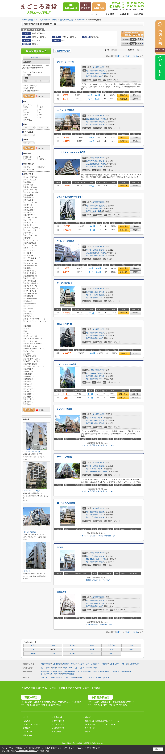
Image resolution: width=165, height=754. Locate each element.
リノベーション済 (32, 192)
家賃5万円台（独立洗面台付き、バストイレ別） (103, 721)
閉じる (157, 749)
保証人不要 (30, 195)
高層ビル (29, 392)
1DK (26, 107)
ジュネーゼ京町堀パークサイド (70, 197)
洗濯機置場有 (31, 276)
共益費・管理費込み (32, 91)
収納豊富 (29, 326)
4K (26, 117)
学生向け (29, 233)
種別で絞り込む (36, 57)
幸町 (71, 668)
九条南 (91, 649)
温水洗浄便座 (31, 298)
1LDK (41, 107)
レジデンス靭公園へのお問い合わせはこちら (98, 445)
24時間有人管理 (31, 356)
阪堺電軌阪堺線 (68, 674)
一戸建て (28, 75)
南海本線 (57, 674)
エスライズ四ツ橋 (64, 324)
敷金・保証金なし (31, 85)
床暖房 (28, 314)
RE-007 (60, 547)
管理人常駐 (30, 210)
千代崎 (33, 653)
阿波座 (101, 124)
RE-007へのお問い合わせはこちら (98, 580)
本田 (91, 653)
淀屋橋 (101, 335)
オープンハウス (31, 223)
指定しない (29, 157)
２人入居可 (30, 200)
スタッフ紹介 (59, 724)
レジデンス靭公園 (64, 409)
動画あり (42, 167)
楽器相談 (29, 182)
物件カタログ (28, 735)
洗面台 (28, 301)
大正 (86, 677)
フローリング (31, 245)
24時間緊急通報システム (35, 349)
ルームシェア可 (31, 230)
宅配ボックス (31, 346)
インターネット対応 (33, 339)
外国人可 (29, 225)
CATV (28, 333)
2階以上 (29, 371)
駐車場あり (30, 369)
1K (40, 105)
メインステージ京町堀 (66, 364)
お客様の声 (58, 717)
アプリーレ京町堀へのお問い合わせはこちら (98, 491)
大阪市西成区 (134, 664)
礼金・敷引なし (30, 88)
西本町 (72, 653)
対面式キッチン (31, 288)
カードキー (30, 220)
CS (27, 328)
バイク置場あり (31, 271)
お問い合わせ (59, 721)
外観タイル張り (31, 278)
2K (26, 110)
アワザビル (27, 571)
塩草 (96, 668)
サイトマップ (28, 731)
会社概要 (26, 721)
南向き (28, 384)
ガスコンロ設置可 (32, 228)
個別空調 (29, 399)
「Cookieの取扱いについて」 (26, 751)
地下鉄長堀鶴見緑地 (93, 471)
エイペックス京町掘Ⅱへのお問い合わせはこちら (98, 536)
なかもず (106, 677)
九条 (72, 649)
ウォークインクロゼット (35, 319)
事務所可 (29, 197)
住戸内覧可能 (31, 364)
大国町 (66, 677)
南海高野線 (45, 671)
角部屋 (28, 387)
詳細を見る (123, 95)
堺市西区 (104, 664)
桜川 (42, 668)
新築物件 (88, 717)
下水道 (28, 404)
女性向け (29, 238)
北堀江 (33, 649)
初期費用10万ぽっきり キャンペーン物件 (100, 724)
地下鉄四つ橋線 (92, 71)
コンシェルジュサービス (35, 366)
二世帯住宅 (30, 215)
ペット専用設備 (31, 180)
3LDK (41, 115)
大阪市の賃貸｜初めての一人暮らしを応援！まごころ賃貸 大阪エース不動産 (61, 688)
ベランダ (29, 253)
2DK (40, 110)
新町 (131, 649)
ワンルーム (29, 105)
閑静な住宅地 (31, 187)
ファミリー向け (31, 240)
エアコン (29, 311)
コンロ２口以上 (31, 281)
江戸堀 (91, 645)
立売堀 (52, 645)
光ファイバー (31, 336)
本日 (40, 157)
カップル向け (31, 235)
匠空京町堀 (61, 592)
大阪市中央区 (84, 664)
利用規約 (26, 728)
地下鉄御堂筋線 (92, 76)
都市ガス (29, 402)
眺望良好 (29, 213)
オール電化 (30, 261)
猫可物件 (88, 731)
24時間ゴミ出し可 (32, 361)
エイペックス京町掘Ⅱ (66, 503)
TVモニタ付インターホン (35, 344)
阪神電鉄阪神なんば (88, 671)
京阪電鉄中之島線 (92, 73)
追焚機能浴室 (31, 293)
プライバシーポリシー (31, 724)
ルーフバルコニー (32, 258)
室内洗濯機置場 (31, 243)
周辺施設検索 (59, 728)
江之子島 (111, 645)
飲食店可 (29, 394)
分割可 (28, 205)
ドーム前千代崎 (56, 677)
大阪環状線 (115, 671)
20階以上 (29, 379)
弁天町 (98, 677)
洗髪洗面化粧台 (31, 304)
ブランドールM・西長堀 (32, 491)
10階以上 (29, 376)
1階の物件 (29, 374)
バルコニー (30, 255)
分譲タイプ (30, 207)
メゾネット (30, 250)
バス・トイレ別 (31, 291)
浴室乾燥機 (30, 296)
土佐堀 (52, 653)
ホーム (25, 717)
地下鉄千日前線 (92, 124)
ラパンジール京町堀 (65, 241)
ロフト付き (30, 248)
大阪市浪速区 (46, 664)
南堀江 (111, 653)
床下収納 (29, 316)
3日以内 (28, 159)
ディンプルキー (31, 351)
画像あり (28, 167)
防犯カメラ (30, 354)
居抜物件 (29, 397)
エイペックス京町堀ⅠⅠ (67, 110)
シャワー (29, 306)
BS (27, 331)
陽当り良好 (30, 185)
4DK (40, 117)
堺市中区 (124, 664)
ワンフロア (30, 389)
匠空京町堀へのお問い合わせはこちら (98, 624)
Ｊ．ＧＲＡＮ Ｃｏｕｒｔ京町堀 (71, 152)
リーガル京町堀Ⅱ (64, 283)
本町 (100, 76)
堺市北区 (74, 664)
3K (40, 112)
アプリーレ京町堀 (64, 457)
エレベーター (31, 263)
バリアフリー (31, 202)
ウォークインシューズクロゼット (36, 322)
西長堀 (104, 471)
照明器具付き (31, 266)
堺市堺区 (65, 664)
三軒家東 (89, 668)
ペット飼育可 (31, 177)
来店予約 (57, 731)
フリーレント (31, 218)
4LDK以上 (28, 120)
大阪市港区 (95, 664)
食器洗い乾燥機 (31, 283)
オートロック (31, 341)
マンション (38, 72)
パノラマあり (30, 169)
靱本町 (72, 645)
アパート (28, 72)
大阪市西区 (95, 67)
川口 (131, 645)
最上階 (28, 381)
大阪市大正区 (114, 664)
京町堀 (101, 67)
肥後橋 (101, 71)
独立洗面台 (30, 309)
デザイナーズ (31, 190)
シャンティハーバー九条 (32, 452)
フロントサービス (32, 359)
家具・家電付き (31, 273)
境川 (111, 649)
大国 (54, 668)
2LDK (27, 112)
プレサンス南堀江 (30, 532)
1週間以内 (42, 159)
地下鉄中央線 (91, 167)
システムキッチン (32, 286)
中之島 (103, 73)
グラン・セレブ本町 (65, 62)
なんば (91, 677)
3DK (26, 115)
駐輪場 (28, 268)
